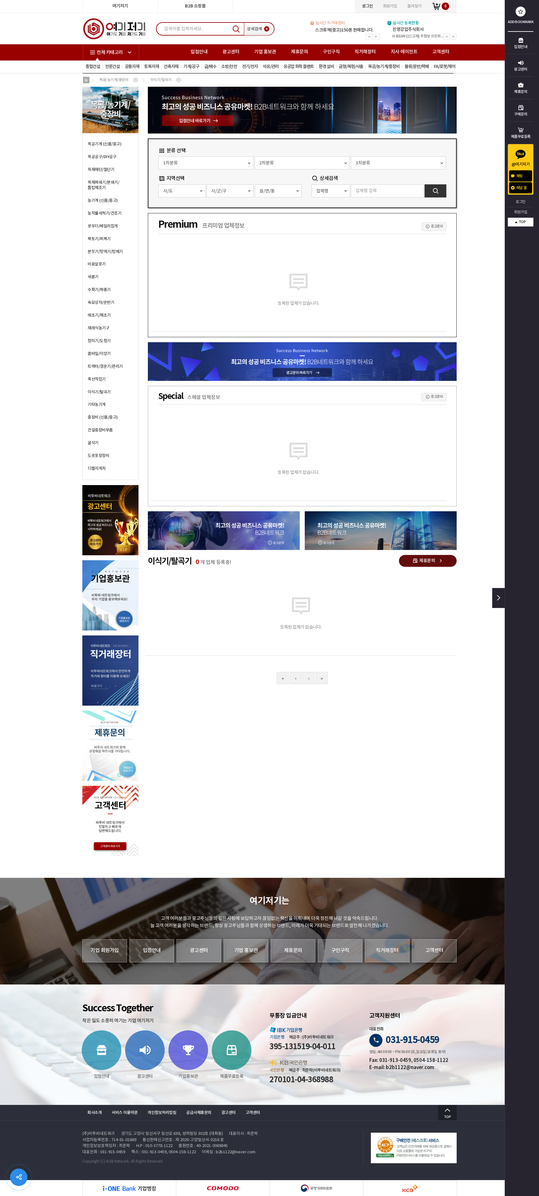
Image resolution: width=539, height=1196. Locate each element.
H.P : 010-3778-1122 (154, 1146)
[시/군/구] (230, 190)
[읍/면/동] (278, 190)
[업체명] (331, 190)
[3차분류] (398, 162)
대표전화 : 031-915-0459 (103, 1152)
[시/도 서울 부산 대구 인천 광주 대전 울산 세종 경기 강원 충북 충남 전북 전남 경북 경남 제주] (182, 190)
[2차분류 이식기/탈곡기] (302, 162)
